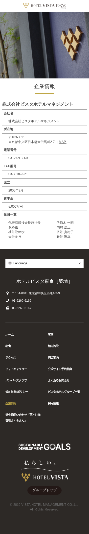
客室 (50, 334)
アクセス (10, 357)
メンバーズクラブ (16, 380)
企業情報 (10, 403)
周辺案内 (53, 357)
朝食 (8, 345)
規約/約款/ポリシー (16, 391)
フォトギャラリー (16, 368)
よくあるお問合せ (58, 380)
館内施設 (53, 345)
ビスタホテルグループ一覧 (64, 391)
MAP (62, 142)
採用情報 (53, 403)
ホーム (9, 334)
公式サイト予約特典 (60, 368)
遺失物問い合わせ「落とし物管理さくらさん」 (22, 417)
